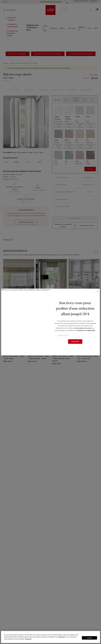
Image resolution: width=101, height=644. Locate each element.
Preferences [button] (28, 639)
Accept (89, 638)
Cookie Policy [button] (61, 637)
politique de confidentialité (86, 330)
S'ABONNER (75, 341)
